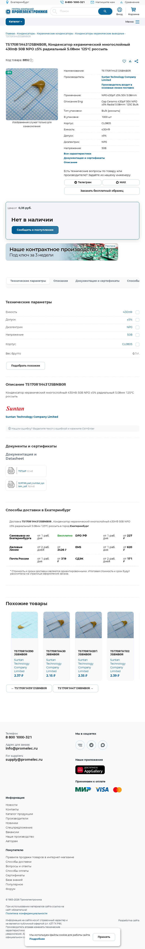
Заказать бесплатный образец (101, 191)
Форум (10, 889)
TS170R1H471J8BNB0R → (75, 688)
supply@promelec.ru (24, 759)
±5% (129, 319)
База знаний (14, 880)
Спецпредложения (19, 827)
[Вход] (119, 9)
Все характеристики (77, 154)
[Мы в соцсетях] (80, 745)
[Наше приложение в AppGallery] (90, 769)
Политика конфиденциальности (26, 913)
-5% (9, 72)
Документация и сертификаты (84, 158)
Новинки (12, 823)
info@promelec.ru (22, 748)
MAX (123, 182)
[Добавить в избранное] (124, 61)
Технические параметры (28, 281)
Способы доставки (19, 862)
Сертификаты (15, 875)
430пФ (127, 312)
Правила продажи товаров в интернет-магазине (40, 857)
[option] (32, 94)
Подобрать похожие (25, 365)
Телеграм (84, 182)
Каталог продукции (19, 814)
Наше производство (20, 836)
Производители (17, 818)
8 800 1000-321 (19, 737)
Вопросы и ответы (18, 866)
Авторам (12, 841)
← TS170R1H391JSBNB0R (29, 688)
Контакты (12, 809)
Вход (119, 14)
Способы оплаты (17, 871)
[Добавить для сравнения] (130, 61)
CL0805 (127, 344)
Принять (104, 937)
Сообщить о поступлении (35, 230)
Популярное (14, 884)
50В (129, 335)
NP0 (129, 327)
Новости (12, 805)
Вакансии (12, 832)
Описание (70, 162)
